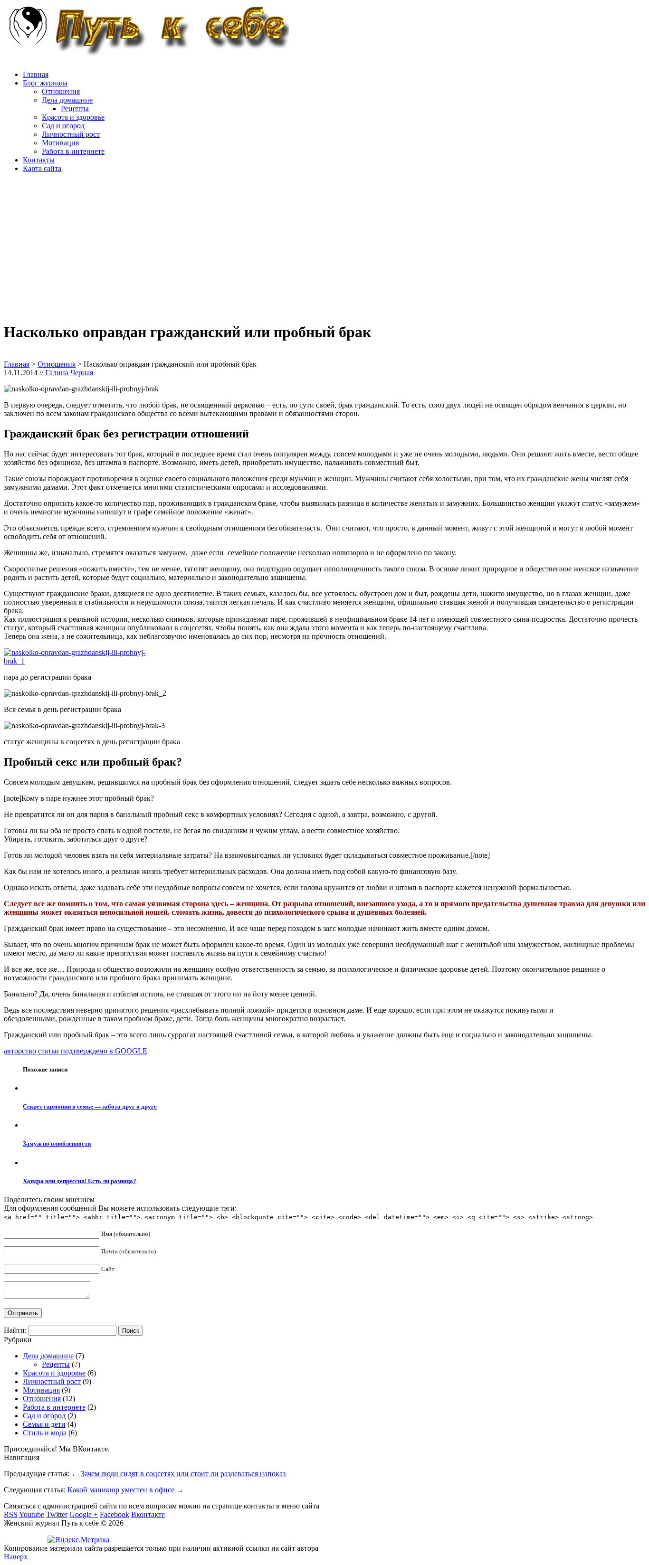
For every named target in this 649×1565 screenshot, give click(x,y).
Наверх (16, 1557)
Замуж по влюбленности (57, 1143)
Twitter (56, 1514)
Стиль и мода (45, 1433)
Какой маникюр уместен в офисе (120, 1490)
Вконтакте (148, 1514)
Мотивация (60, 143)
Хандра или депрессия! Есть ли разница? (79, 1181)
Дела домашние (67, 100)
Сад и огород (63, 126)
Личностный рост (71, 134)
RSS (11, 1514)
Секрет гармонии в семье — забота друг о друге (90, 1106)
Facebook (114, 1514)
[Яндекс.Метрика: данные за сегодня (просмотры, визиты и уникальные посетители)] (78, 1540)
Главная (35, 74)
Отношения (61, 91)
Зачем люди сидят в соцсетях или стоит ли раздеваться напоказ (183, 1474)
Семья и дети (44, 1424)
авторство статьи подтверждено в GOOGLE (75, 1051)
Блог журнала (45, 83)
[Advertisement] (289, 246)
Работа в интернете (73, 151)
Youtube (31, 1514)
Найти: (15, 1330)
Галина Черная (69, 373)
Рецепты (75, 108)
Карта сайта (42, 168)
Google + (83, 1514)
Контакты (39, 160)
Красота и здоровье (73, 117)
